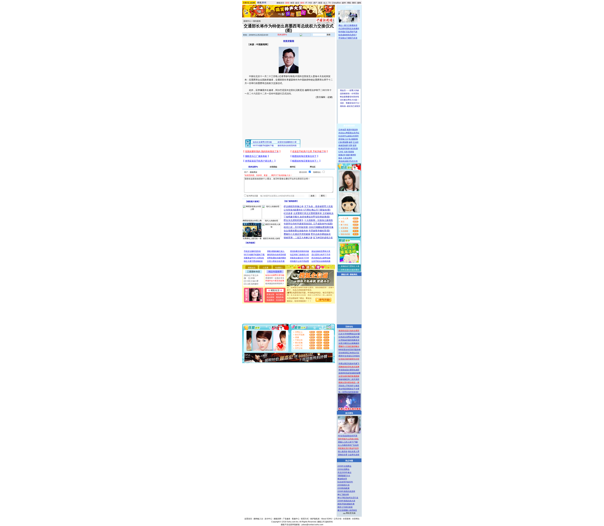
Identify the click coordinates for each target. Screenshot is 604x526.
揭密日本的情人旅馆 (271, 238)
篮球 (354, 145)
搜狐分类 (345, 274)
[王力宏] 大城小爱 (251, 281)
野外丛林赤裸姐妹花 (321, 234)
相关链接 (250, 243)
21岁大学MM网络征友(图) (349, 334)
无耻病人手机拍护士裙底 (348, 386)
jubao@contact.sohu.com (312, 524)
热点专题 (349, 461)
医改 (340, 158)
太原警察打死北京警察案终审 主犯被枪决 (313, 213)
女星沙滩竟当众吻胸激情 (348, 343)
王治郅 (355, 142)
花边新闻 (270, 297)
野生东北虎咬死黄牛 (294, 220)
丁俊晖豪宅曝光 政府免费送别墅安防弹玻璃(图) (307, 217)
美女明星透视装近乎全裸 (348, 389)
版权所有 (329, 522)
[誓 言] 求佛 (249, 278)
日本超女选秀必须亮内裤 (348, 337)
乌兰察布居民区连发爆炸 (348, 28)
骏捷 (348, 155)
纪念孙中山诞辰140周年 (348, 136)
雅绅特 (353, 155)
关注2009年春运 (344, 472)
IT (306, 3)
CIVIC (341, 152)
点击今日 (349, 7)
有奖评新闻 (288, 41)
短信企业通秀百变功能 (274, 275)
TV (329, 3)
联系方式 (305, 519)
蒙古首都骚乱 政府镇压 (347, 510)
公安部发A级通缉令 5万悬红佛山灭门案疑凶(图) (307, 210)
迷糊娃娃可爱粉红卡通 (350, 266)
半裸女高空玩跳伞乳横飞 (348, 363)
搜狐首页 (280, 3)
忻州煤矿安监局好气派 (347, 32)
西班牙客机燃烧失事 (346, 504)
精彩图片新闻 (252, 201)
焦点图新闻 (353, 139)
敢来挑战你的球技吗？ (274, 283)
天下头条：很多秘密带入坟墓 (318, 206)
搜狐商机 (353, 274)
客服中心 (295, 519)
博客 (349, 3)
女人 (325, 3)
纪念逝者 (288, 213)
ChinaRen (336, 3)
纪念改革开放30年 (345, 482)
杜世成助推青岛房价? (347, 35)
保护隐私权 (315, 519)
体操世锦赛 (343, 145)
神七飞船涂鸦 (343, 494)
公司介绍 (337, 519)
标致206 (342, 155)
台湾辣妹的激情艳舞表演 (348, 340)
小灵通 (265, 268)
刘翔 (350, 145)
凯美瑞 (351, 152)
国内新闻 (257, 21)
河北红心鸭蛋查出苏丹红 (348, 133)
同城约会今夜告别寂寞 (274, 281)
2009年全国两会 (344, 466)
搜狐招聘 (277, 519)
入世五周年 (347, 158)
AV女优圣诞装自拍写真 (347, 436)
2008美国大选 (344, 485)
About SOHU (326, 519)
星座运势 (270, 294)
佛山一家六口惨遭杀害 (347, 25)
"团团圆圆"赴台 (344, 475)
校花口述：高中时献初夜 (296, 227)
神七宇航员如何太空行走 (348, 498)
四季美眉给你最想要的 (350, 270)
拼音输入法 (343, 139)
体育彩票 (354, 148)
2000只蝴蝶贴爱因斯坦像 (321, 227)
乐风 (346, 152)
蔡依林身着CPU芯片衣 (348, 161)
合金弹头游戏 (353, 455)
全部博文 (356, 519)
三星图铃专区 (253, 271)
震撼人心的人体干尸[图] (348, 442)
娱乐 (297, 3)
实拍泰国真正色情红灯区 (348, 353)
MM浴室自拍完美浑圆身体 (349, 349)
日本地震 (342, 130)
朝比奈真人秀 (353, 451)
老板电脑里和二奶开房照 (348, 379)
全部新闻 (346, 519)
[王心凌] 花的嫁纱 (251, 284)
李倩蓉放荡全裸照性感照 (348, 370)
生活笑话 (280, 300)
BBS (354, 3)
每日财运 (280, 294)
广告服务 (286, 519)
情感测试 (270, 300)
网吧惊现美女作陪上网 (252, 221)
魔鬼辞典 (280, 297)
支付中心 (268, 519)
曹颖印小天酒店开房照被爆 (297, 234)
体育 (292, 3)
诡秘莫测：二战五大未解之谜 (298, 237)
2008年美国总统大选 (346, 501)
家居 (320, 3)
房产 (315, 3)
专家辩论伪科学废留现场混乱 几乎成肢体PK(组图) (308, 223)
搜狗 (359, 3)
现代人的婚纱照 (271, 221)
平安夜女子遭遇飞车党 (347, 38)
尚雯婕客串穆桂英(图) (319, 230)
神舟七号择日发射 (345, 507)
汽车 (310, 3)
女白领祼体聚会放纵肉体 (296, 230)
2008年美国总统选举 (346, 491)
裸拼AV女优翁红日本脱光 (349, 356)
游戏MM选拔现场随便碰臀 (349, 373)
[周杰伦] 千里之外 (251, 275)
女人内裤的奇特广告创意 (348, 445)
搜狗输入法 (258, 519)
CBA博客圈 (343, 142)
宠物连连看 (342, 455)
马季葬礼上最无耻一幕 (252, 238)
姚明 (350, 142)
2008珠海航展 (344, 488)
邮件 (344, 3)
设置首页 (248, 519)
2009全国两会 (344, 469)
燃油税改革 (342, 479)
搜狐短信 (251, 268)
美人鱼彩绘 (342, 451)
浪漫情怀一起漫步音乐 (274, 278)
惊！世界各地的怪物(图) (348, 392)
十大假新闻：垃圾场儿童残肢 (318, 220)
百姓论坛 (349, 326)
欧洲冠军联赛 (344, 148)
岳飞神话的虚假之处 (323, 237)
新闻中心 (247, 21)
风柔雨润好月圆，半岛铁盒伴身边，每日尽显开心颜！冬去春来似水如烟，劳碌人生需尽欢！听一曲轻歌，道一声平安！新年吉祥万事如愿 (310, 290)
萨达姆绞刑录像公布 (294, 206)
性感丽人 (279, 268)
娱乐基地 (349, 413)
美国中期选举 (352, 130)
